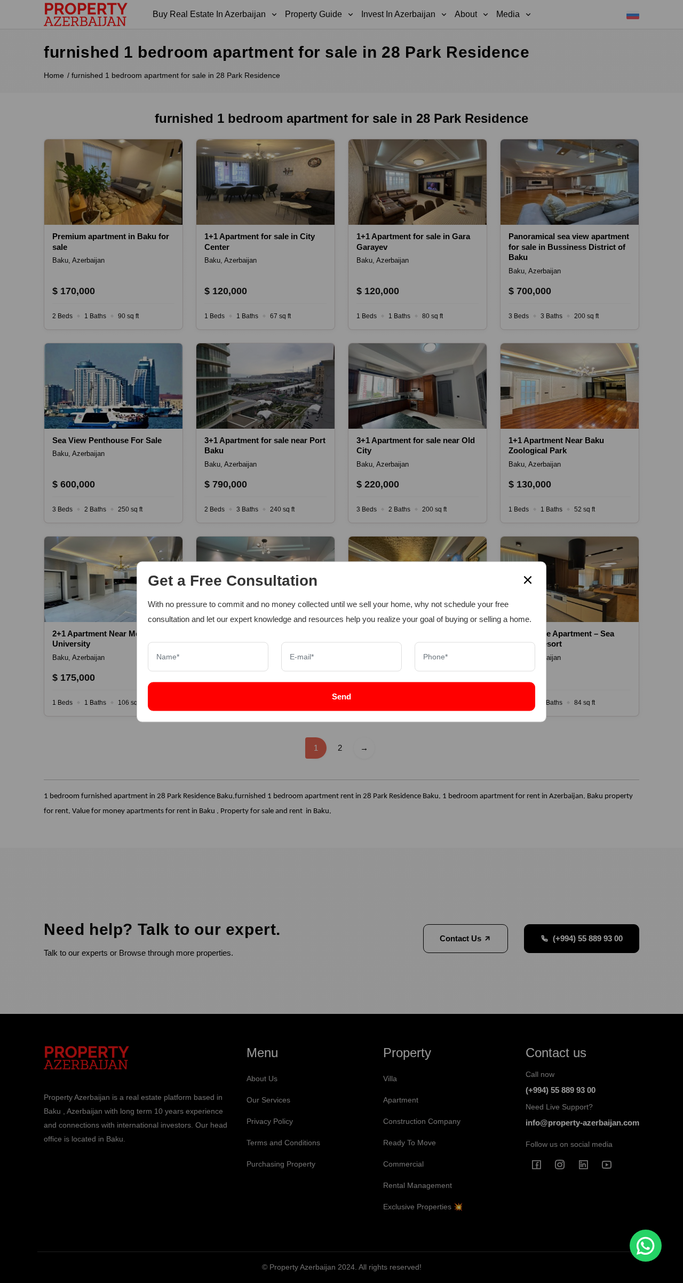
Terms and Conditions (283, 1142)
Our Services (268, 1100)
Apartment (400, 1100)
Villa (390, 1078)
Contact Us (461, 938)
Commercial (403, 1164)
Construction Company (421, 1121)
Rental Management (417, 1185)
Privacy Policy (270, 1121)
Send (341, 695)
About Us (262, 1078)
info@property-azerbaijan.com (582, 1122)
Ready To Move (409, 1142)
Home (54, 75)
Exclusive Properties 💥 (423, 1206)
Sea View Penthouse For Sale (107, 440)
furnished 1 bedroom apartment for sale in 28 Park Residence (176, 75)
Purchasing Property (281, 1164)
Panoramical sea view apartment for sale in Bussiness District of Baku (569, 247)
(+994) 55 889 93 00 (588, 938)
